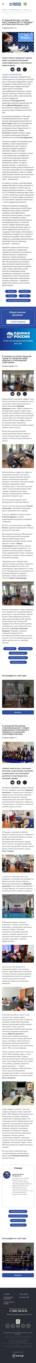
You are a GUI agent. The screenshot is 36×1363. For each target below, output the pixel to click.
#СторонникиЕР (25, 648)
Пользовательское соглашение (18, 1340)
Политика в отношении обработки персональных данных (18, 1344)
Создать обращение (18, 322)
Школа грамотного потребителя (14, 79)
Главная (4, 9)
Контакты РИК (24, 1297)
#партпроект (25, 291)
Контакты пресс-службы (9, 1303)
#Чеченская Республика (18, 657)
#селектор (11, 296)
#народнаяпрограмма (18, 653)
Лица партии (23, 1294)
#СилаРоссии (10, 648)
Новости (26, 9)
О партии (7, 1294)
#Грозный (11, 291)
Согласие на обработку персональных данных (18, 1346)
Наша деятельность (15, 9)
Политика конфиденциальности (18, 1341)
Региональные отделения (8, 1298)
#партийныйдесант (18, 1225)
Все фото (18, 712)
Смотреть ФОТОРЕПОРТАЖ (12, 74)
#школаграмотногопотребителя (18, 300)
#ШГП (25, 296)
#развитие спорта (18, 1220)
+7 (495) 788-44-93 (18, 1311)
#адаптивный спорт (18, 662)
